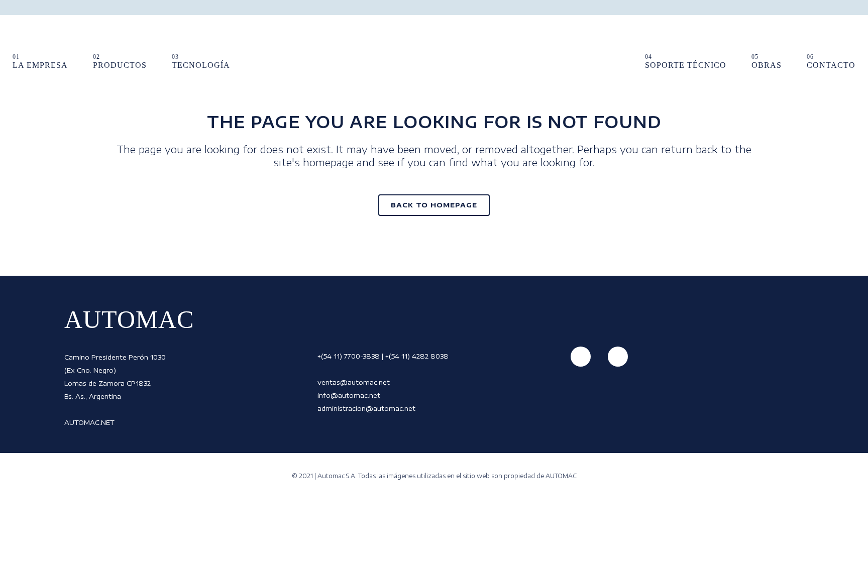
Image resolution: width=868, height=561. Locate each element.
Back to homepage (434, 205)
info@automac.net (348, 395)
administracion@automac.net (366, 408)
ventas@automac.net (353, 382)
